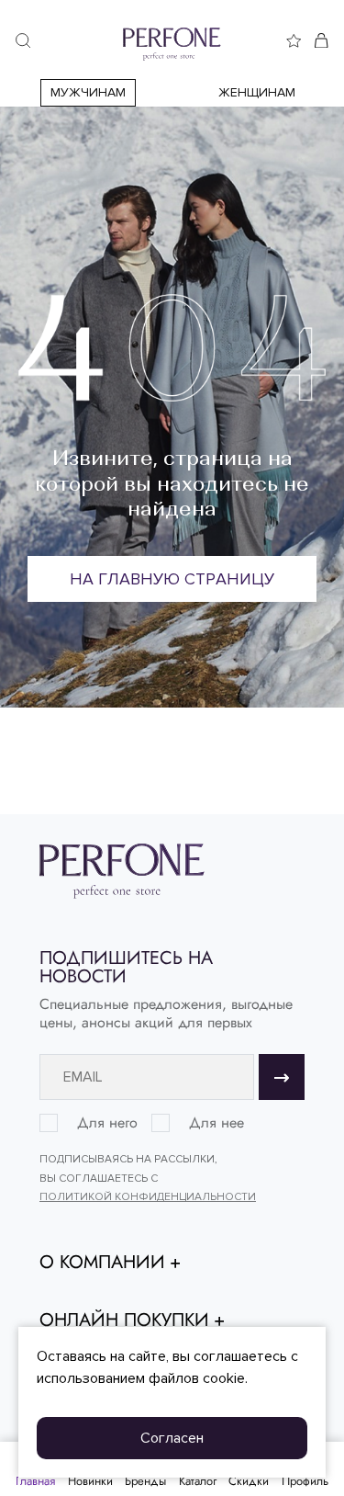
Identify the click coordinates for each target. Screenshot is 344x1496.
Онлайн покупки (124, 1320)
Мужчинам (88, 92)
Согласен (172, 1438)
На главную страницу (172, 579)
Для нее (216, 1123)
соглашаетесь (240, 1356)
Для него (107, 1123)
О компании (102, 1262)
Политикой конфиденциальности (147, 1197)
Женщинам (256, 92)
